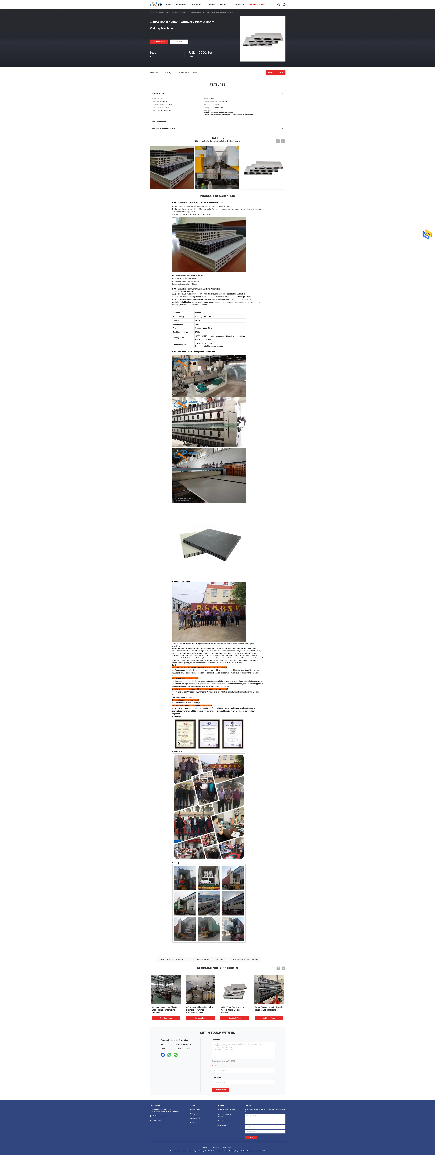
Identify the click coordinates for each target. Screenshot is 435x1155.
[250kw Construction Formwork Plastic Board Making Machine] (262, 39)
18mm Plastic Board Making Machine (245, 959)
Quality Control (195, 1118)
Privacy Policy (227, 1147)
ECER (263, 1151)
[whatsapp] (169, 1055)
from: (215, 1066)
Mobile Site (216, 1147)
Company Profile (195, 1109)
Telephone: (217, 1077)
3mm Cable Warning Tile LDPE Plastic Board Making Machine (268, 1010)
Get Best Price (159, 42)
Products (159, 12)
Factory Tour (194, 1114)
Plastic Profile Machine (224, 1121)
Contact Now (220, 1090)
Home (152, 12)
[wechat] (176, 1055)
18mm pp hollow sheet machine (171, 959)
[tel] (182, 1055)
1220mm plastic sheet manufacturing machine (207, 959)
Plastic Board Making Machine (175, 12)
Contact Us (193, 1122)
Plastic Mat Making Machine (226, 1110)
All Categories (222, 1125)
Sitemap (205, 1147)
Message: (216, 1039)
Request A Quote (275, 72)
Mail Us (179, 42)
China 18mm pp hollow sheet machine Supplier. (184, 1151)
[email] (163, 1055)
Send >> (250, 1137)
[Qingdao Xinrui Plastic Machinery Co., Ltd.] (156, 4)
